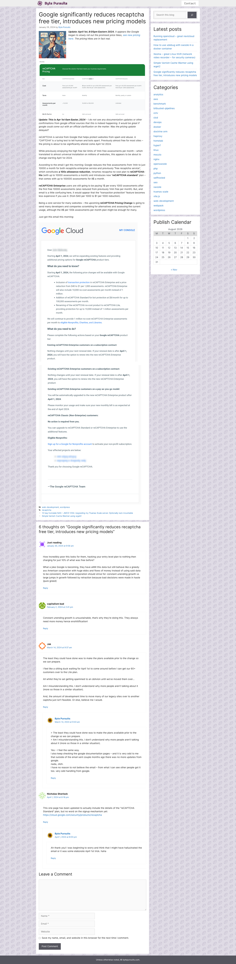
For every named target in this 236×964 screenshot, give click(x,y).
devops (158, 122)
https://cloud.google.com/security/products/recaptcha (72, 815)
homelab (158, 140)
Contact (190, 3)
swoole (157, 187)
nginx (156, 159)
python (157, 173)
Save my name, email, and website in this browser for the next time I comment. (85, 938)
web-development (50, 507)
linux (156, 150)
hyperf (157, 145)
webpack (158, 205)
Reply (45, 588)
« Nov (174, 269)
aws (156, 99)
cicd (156, 117)
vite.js (157, 196)
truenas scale (161, 191)
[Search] (192, 15)
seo (155, 182)
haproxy (158, 136)
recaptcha (46, 510)
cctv (156, 113)
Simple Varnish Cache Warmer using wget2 (62, 516)
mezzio (157, 154)
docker (157, 127)
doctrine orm (160, 131)
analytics (158, 94)
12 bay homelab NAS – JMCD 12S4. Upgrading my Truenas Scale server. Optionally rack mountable (87, 513)
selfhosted (159, 177)
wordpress (65, 507)
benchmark (160, 103)
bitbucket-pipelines (164, 108)
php (156, 168)
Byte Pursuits (56, 3)
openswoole (160, 164)
